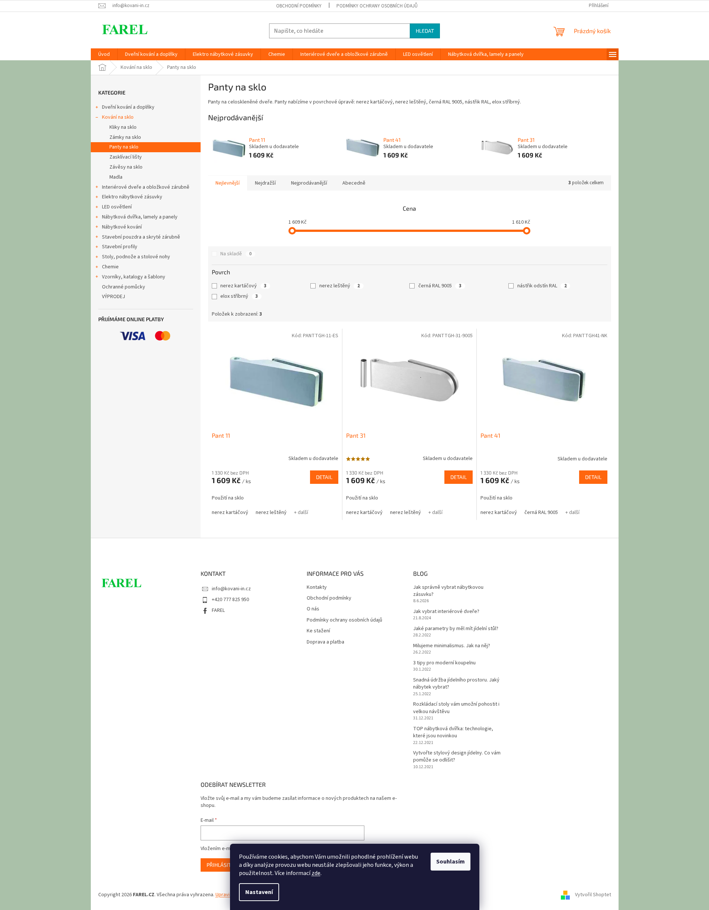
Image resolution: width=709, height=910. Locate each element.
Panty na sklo (123, 147)
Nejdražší (265, 183)
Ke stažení (318, 631)
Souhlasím (450, 862)
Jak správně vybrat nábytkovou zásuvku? (448, 591)
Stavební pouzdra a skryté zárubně (141, 237)
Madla (115, 177)
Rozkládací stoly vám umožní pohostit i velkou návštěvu (456, 708)
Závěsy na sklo (126, 167)
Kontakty (317, 587)
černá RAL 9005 (440, 286)
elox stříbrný (239, 296)
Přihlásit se (222, 865)
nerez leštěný (339, 286)
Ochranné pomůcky (123, 287)
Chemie (110, 267)
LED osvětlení (117, 207)
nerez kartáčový (243, 286)
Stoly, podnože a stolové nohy (136, 257)
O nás (313, 609)
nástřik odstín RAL (542, 286)
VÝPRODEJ (113, 296)
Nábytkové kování (122, 227)
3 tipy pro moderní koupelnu (444, 663)
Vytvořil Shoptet (593, 894)
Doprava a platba (325, 642)
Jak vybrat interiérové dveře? (446, 611)
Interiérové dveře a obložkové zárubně (145, 187)
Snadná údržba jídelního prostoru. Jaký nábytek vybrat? (456, 684)
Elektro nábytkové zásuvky (132, 197)
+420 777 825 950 (230, 599)
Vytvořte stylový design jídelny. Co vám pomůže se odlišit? (457, 757)
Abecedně (353, 183)
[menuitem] (104, 54)
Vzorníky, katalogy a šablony (133, 277)
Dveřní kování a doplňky (128, 107)
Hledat (425, 31)
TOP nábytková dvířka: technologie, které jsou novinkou (453, 732)
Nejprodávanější (309, 183)
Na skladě (236, 254)
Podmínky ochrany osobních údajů (377, 6)
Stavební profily (119, 246)
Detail (324, 477)
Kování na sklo (118, 117)
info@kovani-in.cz (231, 589)
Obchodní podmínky (299, 6)
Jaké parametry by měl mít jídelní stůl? (455, 628)
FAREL (218, 610)
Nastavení (259, 892)
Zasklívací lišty (125, 157)
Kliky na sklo (123, 127)
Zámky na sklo (125, 137)
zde (316, 873)
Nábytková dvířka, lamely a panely (140, 217)
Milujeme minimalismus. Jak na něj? (451, 645)
